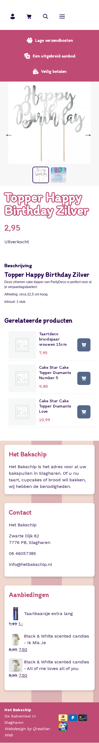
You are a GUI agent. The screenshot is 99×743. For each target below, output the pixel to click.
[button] (45, 16)
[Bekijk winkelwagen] (29, 16)
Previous (9, 133)
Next (89, 133)
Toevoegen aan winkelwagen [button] (83, 344)
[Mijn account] (12, 16)
